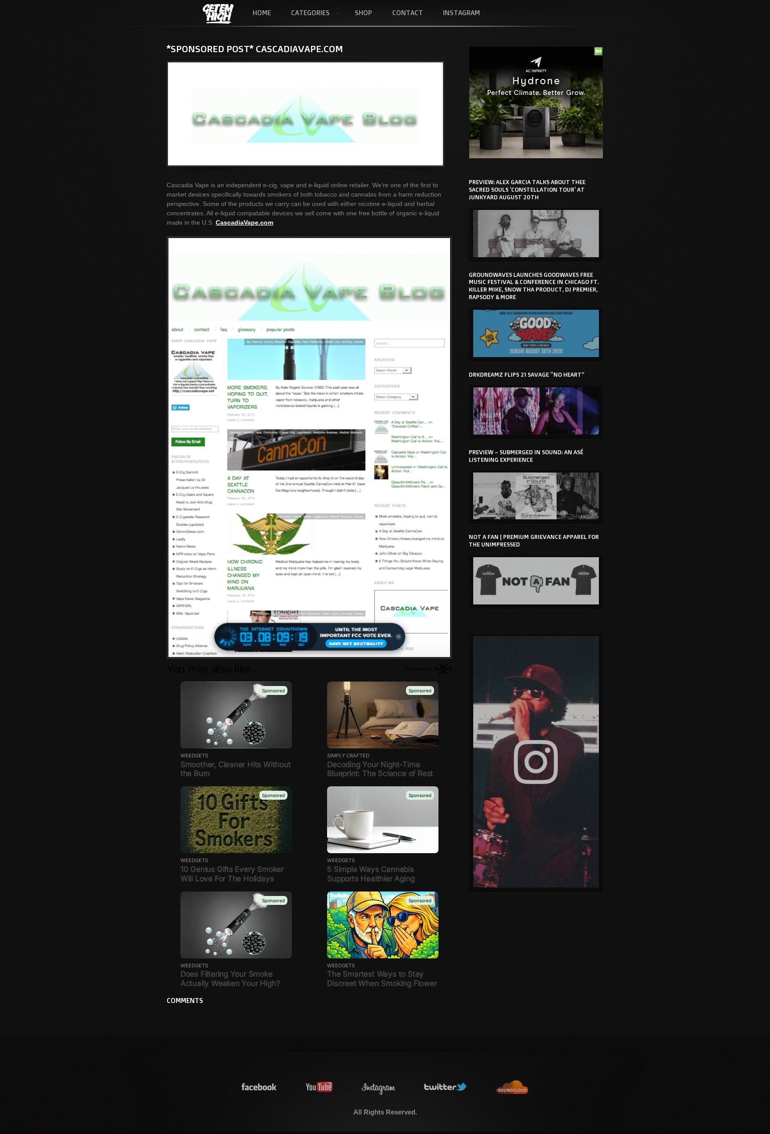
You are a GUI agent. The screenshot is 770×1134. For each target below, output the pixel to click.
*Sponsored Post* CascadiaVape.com (255, 48)
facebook (259, 1087)
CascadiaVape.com (244, 222)
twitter (446, 1087)
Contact (407, 12)
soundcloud (512, 1087)
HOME (262, 12)
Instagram (461, 12)
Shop (363, 12)
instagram (379, 1087)
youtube (319, 1087)
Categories (305, 13)
